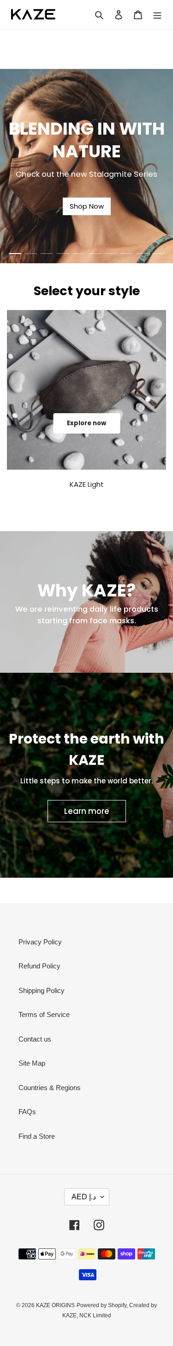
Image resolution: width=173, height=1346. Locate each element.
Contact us (34, 1039)
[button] (15, 253)
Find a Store (36, 1136)
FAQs (27, 1112)
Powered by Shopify (101, 1305)
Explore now (86, 423)
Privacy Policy (40, 942)
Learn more (86, 811)
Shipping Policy (41, 990)
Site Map (31, 1063)
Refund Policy (39, 966)
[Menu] (157, 15)
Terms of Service (44, 1014)
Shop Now (87, 206)
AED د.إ (84, 1197)
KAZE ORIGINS (55, 1305)
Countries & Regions (49, 1088)
